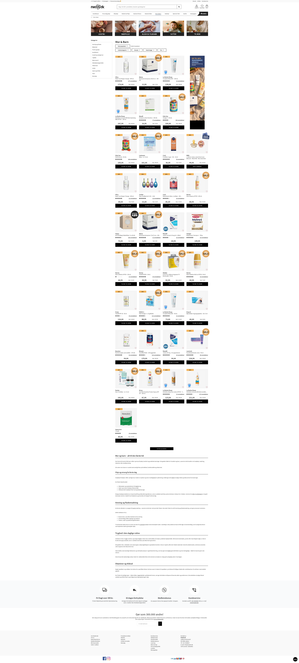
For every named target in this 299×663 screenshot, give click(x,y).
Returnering (154, 644)
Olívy (193, 494)
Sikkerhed (95, 65)
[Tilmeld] (160, 624)
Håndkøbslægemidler (98, 63)
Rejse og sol (95, 60)
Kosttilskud (96, 13)
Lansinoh (142, 524)
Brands (194, 1)
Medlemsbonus (155, 641)
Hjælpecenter (154, 637)
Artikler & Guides (125, 641)
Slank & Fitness (137, 13)
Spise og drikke (96, 71)
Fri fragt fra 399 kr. (96, 1)
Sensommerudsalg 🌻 (116, 1)
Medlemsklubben (95, 641)
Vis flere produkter (162, 448)
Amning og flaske (96, 44)
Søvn (93, 73)
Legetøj (94, 57)
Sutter (94, 68)
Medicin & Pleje (126, 13)
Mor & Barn (158, 13)
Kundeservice (205, 1)
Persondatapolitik (155, 646)
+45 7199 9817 (195, 601)
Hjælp (295, 659)
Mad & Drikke (148, 13)
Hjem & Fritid (176, 13)
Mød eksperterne (95, 639)
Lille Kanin (199, 494)
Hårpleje (116, 13)
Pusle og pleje (96, 49)
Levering (153, 643)
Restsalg (94, 76)
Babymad (94, 47)
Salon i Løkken (95, 644)
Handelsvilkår (154, 639)
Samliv (185, 13)
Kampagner (105, 1)
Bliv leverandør (95, 643)
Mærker (123, 637)
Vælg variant (197, 166)
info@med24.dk (194, 602)
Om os (92, 637)
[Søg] (179, 7)
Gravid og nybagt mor (97, 55)
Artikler (199, 1)
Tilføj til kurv (126, 88)
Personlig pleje (106, 13)
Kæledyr (167, 13)
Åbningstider (154, 650)
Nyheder (123, 639)
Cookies (153, 648)
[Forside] (91, 17)
